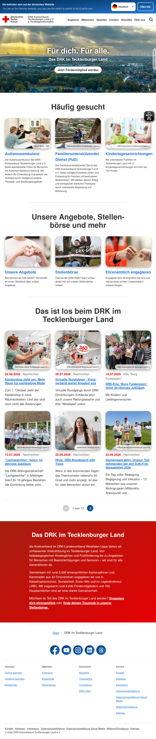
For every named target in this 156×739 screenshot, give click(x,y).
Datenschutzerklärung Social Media (131, 699)
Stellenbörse (66, 272)
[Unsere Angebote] (27, 251)
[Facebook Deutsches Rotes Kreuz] (55, 650)
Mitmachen (87, 20)
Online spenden (13, 672)
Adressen (121, 679)
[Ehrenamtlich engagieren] (128, 251)
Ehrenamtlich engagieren (128, 272)
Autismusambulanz (22, 153)
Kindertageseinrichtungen (129, 153)
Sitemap (120, 713)
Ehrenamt (47, 672)
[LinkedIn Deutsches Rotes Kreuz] (89, 650)
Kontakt (120, 672)
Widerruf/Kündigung (127, 707)
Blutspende (11, 685)
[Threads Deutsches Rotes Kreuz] (101, 650)
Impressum (122, 685)
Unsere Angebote (20, 272)
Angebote (73, 20)
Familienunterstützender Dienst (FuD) (77, 156)
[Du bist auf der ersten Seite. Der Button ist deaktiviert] (66, 508)
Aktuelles (126, 20)
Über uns (139, 20)
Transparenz (85, 679)
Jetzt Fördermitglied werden (78, 70)
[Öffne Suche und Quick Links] (151, 19)
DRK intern (85, 691)
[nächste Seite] (90, 508)
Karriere (114, 20)
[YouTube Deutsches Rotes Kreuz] (66, 650)
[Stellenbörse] (78, 251)
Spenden (101, 20)
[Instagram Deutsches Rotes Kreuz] (78, 650)
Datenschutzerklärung (128, 691)
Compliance (85, 685)
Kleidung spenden (15, 679)
